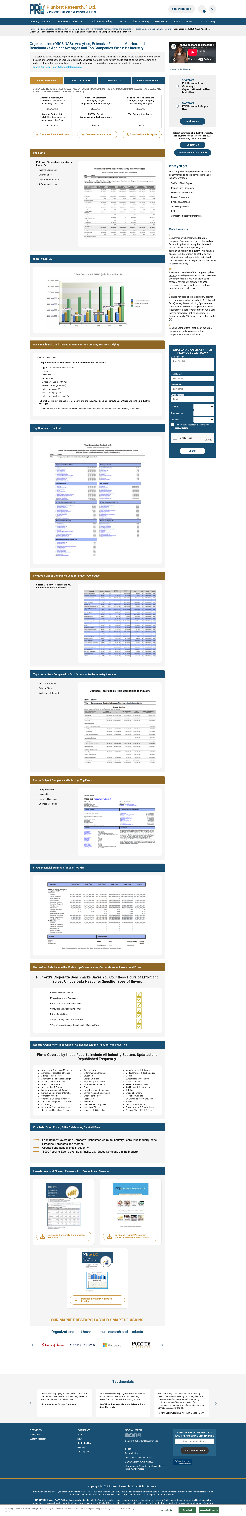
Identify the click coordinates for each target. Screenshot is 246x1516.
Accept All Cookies (209, 1510)
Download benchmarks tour (55, 134)
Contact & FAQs (207, 21)
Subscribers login (181, 9)
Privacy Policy (131, 1453)
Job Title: (175, 420)
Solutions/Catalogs (102, 21)
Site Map (81, 1447)
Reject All (187, 1510)
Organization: (177, 413)
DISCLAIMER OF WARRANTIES (139, 1462)
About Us (81, 1434)
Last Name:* (176, 384)
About (176, 21)
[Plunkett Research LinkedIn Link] (127, 1436)
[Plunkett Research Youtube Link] (139, 1436)
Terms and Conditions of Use (138, 1457)
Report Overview (46, 80)
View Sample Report (148, 80)
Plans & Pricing (140, 21)
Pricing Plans (36, 1434)
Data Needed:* (177, 357)
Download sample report (99, 134)
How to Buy (160, 21)
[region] (123, 1510)
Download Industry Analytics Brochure (96, 1300)
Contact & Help (84, 1443)
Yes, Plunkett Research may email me (192, 426)
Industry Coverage (40, 21)
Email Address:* (178, 395)
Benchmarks (114, 80)
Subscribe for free (194, 1450)
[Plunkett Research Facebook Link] (135, 1436)
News (189, 21)
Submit (192, 451)
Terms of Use (80, 1491)
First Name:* (176, 374)
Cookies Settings (167, 1510)
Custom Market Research (71, 21)
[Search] (212, 9)
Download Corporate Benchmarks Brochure (66, 1236)
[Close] (241, 1510)
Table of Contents (80, 80)
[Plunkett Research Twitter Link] (131, 1436)
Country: (175, 407)
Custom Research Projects (192, 152)
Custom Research (38, 1439)
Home (32, 29)
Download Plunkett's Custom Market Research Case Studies (132, 1236)
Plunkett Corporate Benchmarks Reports (152, 29)
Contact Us (192, 144)
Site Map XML (83, 1451)
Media (122, 21)
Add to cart (192, 121)
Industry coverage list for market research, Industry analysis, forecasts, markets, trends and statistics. (85, 29)
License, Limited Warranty (181, 69)
